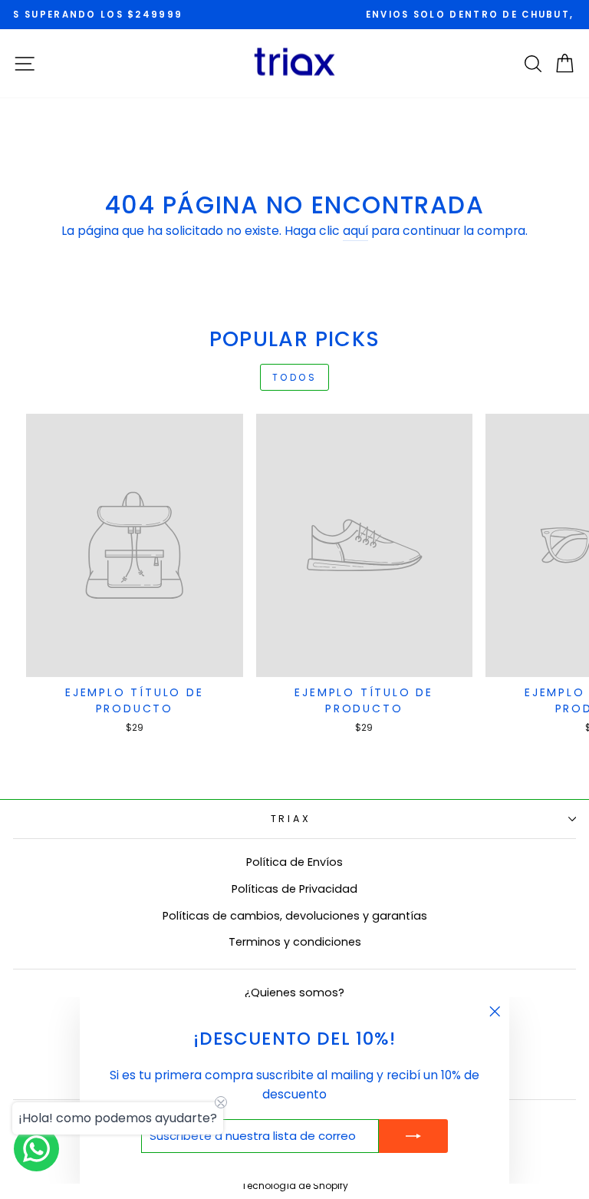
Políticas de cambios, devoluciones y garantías (295, 915)
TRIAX (291, 818)
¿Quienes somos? (294, 992)
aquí (355, 231)
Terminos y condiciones (295, 942)
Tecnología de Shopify (295, 1185)
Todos (295, 377)
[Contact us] (36, 1148)
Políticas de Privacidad (294, 889)
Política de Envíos (294, 862)
